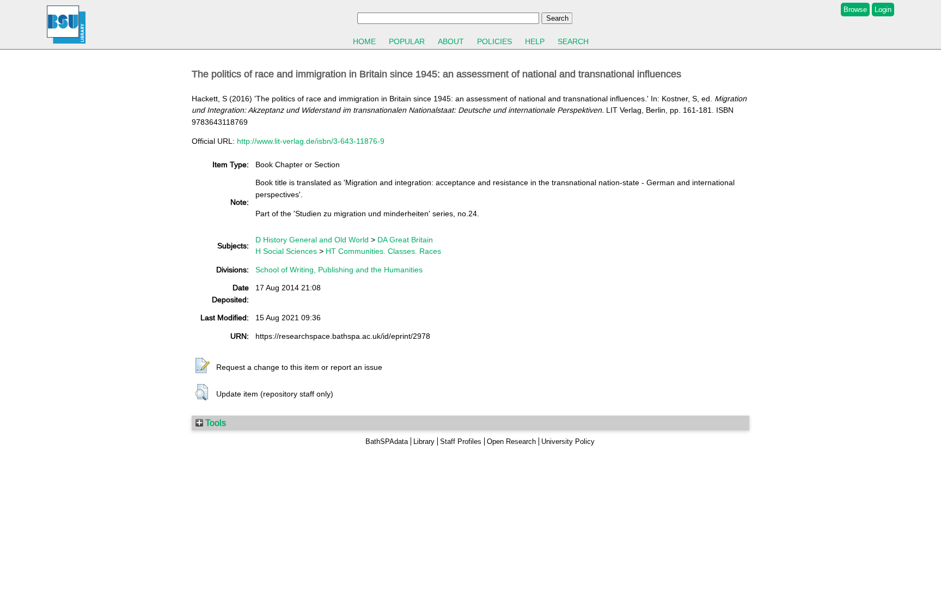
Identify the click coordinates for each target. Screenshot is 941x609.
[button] (202, 366)
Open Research (511, 441)
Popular (407, 41)
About (451, 41)
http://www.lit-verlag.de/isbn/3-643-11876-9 (310, 141)
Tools (214, 423)
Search (573, 41)
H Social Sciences (286, 251)
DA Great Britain (405, 239)
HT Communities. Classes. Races (383, 251)
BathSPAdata (386, 441)
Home (364, 41)
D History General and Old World (312, 239)
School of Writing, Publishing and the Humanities (339, 269)
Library (424, 441)
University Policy (568, 441)
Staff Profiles (460, 441)
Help (535, 41)
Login (883, 9)
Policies (494, 41)
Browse (855, 9)
